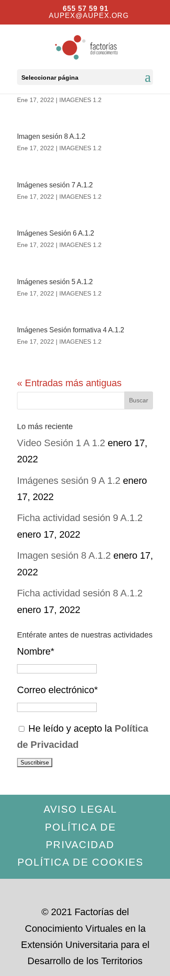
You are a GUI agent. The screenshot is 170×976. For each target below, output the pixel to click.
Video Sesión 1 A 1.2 (61, 442)
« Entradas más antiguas (69, 382)
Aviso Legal (80, 809)
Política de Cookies (80, 862)
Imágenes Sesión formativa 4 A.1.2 (70, 330)
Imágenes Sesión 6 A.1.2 (55, 233)
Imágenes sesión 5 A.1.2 (55, 281)
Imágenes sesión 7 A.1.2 (55, 185)
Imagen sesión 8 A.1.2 (51, 136)
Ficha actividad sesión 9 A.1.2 (80, 517)
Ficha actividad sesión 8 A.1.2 (80, 593)
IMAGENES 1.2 (80, 99)
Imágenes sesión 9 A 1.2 (68, 480)
